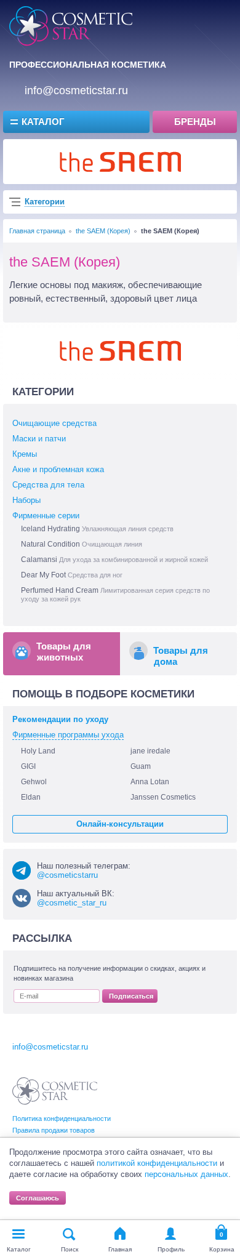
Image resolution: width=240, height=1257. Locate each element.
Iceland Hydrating (97, 528)
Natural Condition (81, 544)
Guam (140, 766)
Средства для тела (48, 484)
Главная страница (37, 231)
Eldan (31, 797)
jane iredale (150, 751)
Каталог (43, 121)
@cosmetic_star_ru (71, 902)
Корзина (221, 1249)
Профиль (171, 1249)
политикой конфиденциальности (157, 1163)
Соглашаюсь (37, 1198)
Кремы (24, 454)
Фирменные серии (45, 515)
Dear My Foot (71, 575)
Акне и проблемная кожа (58, 469)
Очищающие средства (54, 423)
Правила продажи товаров (53, 1130)
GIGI (28, 766)
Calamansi (114, 559)
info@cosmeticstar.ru (76, 90)
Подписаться (131, 996)
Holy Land (38, 751)
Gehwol (34, 781)
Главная (120, 1249)
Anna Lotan (149, 781)
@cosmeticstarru (67, 875)
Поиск (69, 1249)
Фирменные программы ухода (68, 734)
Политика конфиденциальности (61, 1118)
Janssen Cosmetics (163, 797)
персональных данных (186, 1174)
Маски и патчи (39, 438)
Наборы (26, 500)
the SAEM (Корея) (103, 231)
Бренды (195, 121)
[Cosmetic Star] (55, 1091)
